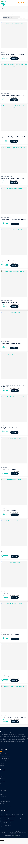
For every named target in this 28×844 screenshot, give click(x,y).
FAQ (1, 794)
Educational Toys (4, 758)
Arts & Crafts (3, 761)
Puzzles (2, 763)
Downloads (3, 778)
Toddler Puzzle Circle (7, 552)
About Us (2, 774)
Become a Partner (4, 786)
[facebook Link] (1, 745)
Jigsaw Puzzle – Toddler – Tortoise (11, 343)
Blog (1, 783)
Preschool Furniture (5, 753)
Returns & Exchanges (5, 799)
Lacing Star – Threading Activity (9, 428)
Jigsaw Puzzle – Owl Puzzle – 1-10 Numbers (13, 219)
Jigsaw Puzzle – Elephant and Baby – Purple (13, 137)
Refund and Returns (5, 801)
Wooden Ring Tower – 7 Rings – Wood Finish (13, 717)
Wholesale (2, 781)
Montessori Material (5, 756)
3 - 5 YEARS (4, 426)
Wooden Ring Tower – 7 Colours (10, 676)
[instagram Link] (13, 745)
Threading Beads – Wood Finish (9, 510)
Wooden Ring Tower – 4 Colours (10, 634)
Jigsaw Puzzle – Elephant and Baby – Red (12, 178)
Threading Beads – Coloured (9, 469)
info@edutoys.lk (7, 825)
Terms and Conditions (5, 806)
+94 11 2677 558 (7, 822)
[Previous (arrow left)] (1, 840)
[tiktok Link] (16, 745)
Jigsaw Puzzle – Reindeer (8, 261)
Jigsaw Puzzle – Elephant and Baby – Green (13, 95)
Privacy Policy (3, 803)
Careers (2, 776)
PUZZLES (3, 52)
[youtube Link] (10, 745)
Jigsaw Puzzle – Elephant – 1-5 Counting (12, 54)
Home (1, 8)
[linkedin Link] (4, 745)
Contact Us (3, 796)
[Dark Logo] (3, 3)
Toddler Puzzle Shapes (7, 593)
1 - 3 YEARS (3, 591)
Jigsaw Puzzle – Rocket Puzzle (9, 302)
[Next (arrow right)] (3, 840)
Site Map (2, 765)
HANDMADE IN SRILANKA (6, 93)
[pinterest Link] (7, 745)
